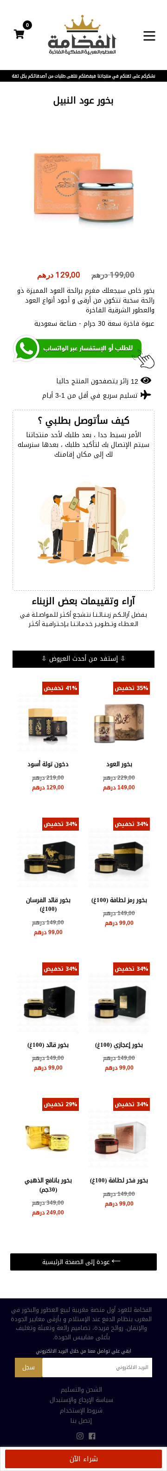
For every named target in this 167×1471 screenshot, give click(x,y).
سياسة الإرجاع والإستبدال (81, 1400)
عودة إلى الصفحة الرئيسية (76, 1262)
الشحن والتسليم (81, 1389)
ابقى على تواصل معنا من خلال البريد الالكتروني (83, 1351)
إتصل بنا (81, 1420)
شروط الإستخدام (81, 1410)
